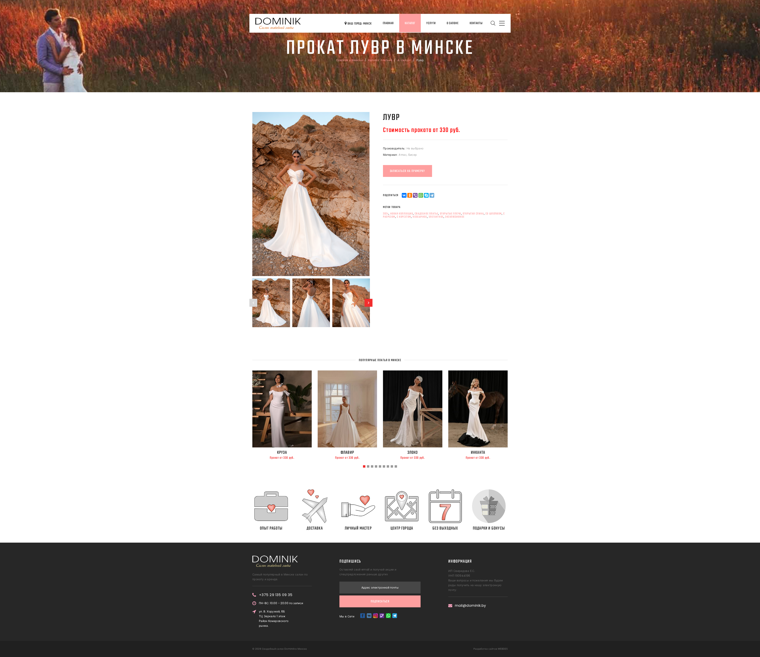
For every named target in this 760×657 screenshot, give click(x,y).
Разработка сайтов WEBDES (490, 648)
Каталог (410, 23)
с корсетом (404, 216)
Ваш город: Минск (359, 24)
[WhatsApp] (420, 195)
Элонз (413, 452)
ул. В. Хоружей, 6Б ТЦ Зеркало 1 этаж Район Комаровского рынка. (273, 619)
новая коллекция (401, 213)
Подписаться (380, 601)
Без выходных (445, 528)
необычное (420, 216)
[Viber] (415, 195)
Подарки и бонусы (489, 528)
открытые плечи (450, 213)
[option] (311, 194)
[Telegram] (431, 195)
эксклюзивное (454, 216)
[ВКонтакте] (404, 195)
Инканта (478, 452)
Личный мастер (358, 528)
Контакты (476, 23)
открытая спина (473, 213)
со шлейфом (493, 213)
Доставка (315, 528)
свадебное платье (426, 213)
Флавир (347, 452)
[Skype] (426, 195)
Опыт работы (271, 528)
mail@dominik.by (470, 605)
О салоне (453, 23)
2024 (386, 213)
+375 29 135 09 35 (276, 594)
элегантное (436, 216)
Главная (388, 23)
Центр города (401, 528)
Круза (282, 452)
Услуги (430, 23)
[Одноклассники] (409, 195)
